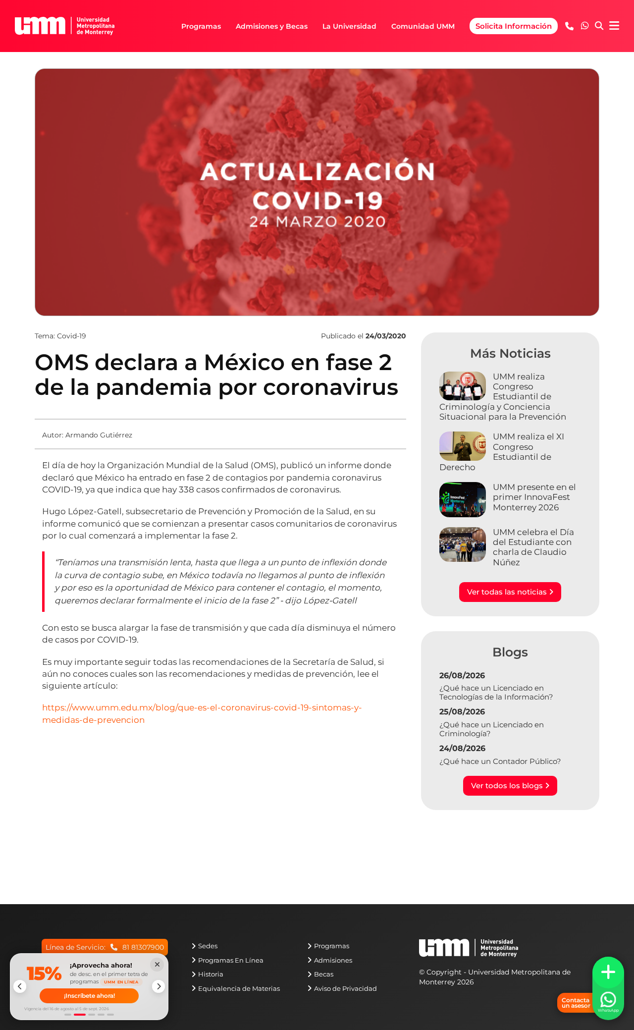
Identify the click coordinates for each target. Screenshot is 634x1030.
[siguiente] (158, 986)
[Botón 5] (110, 1015)
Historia (210, 974)
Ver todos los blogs (508, 785)
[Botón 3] (91, 1015)
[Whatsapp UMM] (585, 26)
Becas (323, 974)
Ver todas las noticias (508, 591)
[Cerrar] (157, 965)
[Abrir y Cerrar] (608, 972)
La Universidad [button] (349, 26)
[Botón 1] (67, 1015)
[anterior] (19, 986)
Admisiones (333, 960)
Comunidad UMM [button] (423, 26)
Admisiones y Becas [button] (272, 26)
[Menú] (614, 26)
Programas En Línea (231, 960)
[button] (585, 25)
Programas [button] (201, 26)
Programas (331, 946)
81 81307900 (143, 947)
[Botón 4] (101, 1015)
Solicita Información (514, 26)
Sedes (207, 946)
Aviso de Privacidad (345, 988)
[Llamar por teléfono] (569, 26)
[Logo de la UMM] (468, 953)
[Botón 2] (80, 1015)
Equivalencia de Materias (239, 988)
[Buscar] (599, 26)
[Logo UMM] (64, 26)
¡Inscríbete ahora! (89, 995)
